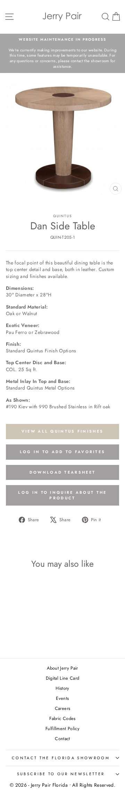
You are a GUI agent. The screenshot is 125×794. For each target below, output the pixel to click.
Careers (62, 708)
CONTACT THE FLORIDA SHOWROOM (61, 758)
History (62, 688)
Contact (62, 738)
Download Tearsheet (62, 472)
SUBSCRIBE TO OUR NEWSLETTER (61, 774)
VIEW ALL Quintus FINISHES (63, 431)
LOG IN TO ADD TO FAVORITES (63, 452)
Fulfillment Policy (62, 728)
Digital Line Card (63, 678)
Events (62, 698)
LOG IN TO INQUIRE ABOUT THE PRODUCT (62, 495)
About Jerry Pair (62, 668)
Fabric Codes (62, 718)
